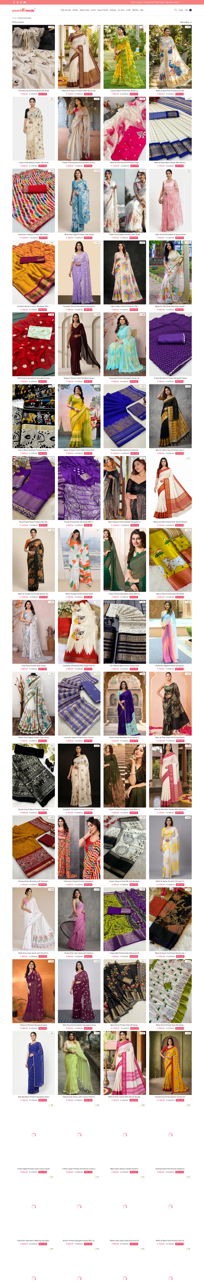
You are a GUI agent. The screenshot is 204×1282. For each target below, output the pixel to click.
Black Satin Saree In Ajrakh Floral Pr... (124, 1169)
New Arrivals (66, 10)
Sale (141, 10)
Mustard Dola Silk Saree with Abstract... (33, 881)
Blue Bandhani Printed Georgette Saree (33, 1097)
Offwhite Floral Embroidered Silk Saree (33, 91)
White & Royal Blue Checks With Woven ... (170, 162)
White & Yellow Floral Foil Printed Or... (170, 881)
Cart (188, 10)
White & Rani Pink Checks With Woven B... (170, 809)
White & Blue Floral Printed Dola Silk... (170, 91)
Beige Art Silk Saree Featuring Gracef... (170, 306)
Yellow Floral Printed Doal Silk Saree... (170, 594)
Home (14, 18)
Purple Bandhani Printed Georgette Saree (170, 378)
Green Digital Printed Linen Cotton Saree (34, 1169)
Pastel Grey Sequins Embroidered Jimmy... (79, 162)
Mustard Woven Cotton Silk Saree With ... (33, 306)
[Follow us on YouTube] (24, 2)
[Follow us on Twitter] (17, 2)
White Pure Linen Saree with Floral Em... (33, 953)
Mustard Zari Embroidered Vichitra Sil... (170, 1097)
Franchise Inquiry (172, 2)
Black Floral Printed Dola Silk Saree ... (124, 1025)
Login (181, 10)
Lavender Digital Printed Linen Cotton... (79, 737)
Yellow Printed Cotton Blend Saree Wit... (79, 450)
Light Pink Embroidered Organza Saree (170, 234)
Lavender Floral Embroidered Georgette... (79, 306)
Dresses (113, 10)
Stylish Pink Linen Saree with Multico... (79, 953)
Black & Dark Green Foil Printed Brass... (170, 737)
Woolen (135, 10)
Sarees (75, 10)
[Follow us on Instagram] (21, 2)
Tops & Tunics (102, 10)
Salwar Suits (84, 10)
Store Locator (136, 2)
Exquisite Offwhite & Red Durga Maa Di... (79, 666)
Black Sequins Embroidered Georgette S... (124, 522)
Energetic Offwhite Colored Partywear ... (79, 809)
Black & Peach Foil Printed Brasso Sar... (170, 953)
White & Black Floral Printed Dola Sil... (170, 1241)
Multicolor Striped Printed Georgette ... (79, 881)
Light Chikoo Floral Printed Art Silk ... (125, 306)
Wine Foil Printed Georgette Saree (33, 1025)
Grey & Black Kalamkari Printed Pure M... (33, 450)
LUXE (128, 10)
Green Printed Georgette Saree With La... (125, 594)
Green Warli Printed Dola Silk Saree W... (125, 953)
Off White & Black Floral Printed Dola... (125, 666)
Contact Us (148, 2)
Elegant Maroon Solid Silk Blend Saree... (79, 378)
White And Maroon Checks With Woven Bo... (79, 91)
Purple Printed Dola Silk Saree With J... (79, 522)
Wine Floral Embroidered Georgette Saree (79, 1025)
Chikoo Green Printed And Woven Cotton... (79, 1169)
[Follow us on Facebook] (14, 2)
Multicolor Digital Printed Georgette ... (170, 666)
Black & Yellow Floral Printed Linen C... (170, 450)
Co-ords (121, 10)
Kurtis (93, 10)
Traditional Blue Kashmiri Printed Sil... (125, 450)
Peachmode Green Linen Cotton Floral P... (79, 1097)
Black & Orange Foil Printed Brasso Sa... (33, 594)
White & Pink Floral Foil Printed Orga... (125, 162)
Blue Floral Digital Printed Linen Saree (79, 234)
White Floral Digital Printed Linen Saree (125, 234)
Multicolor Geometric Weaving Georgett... (33, 1241)
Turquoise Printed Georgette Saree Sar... (125, 378)
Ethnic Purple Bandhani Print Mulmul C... (124, 737)
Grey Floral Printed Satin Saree (34, 666)
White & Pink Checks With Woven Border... (124, 1097)
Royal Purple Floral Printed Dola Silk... (33, 522)
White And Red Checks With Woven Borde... (170, 522)
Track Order (159, 2)
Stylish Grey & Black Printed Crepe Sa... (33, 809)
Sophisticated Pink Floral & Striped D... (170, 1169)
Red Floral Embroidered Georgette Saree (33, 378)
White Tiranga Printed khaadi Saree (79, 594)
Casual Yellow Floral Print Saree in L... (124, 91)
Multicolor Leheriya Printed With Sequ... (33, 234)
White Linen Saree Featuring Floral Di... (125, 1241)
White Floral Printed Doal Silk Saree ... (170, 1025)
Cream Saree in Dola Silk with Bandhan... (124, 881)
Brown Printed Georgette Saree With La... (79, 1241)
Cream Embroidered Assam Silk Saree (34, 162)
